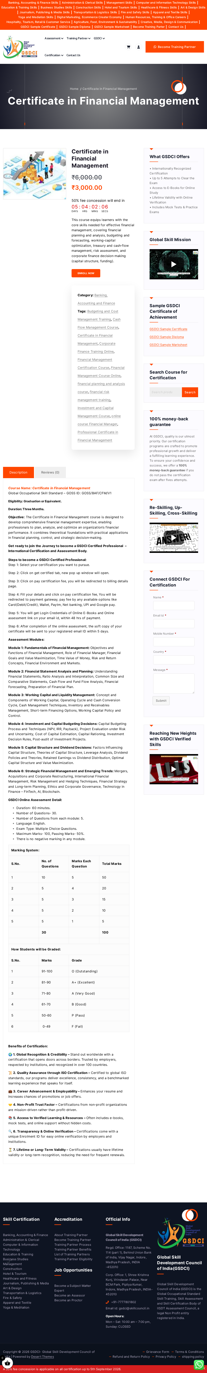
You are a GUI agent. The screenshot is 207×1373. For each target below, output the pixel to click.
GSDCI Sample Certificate (38, 26)
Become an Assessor (69, 1295)
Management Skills (119, 2)
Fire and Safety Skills (135, 12)
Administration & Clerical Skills (82, 2)
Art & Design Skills (193, 7)
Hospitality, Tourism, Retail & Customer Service (38, 22)
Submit (161, 701)
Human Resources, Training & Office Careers (156, 17)
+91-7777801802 (123, 1302)
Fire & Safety (12, 1298)
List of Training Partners (72, 1254)
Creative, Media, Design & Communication (169, 22)
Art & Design (12, 1288)
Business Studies (15, 1259)
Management (12, 1264)
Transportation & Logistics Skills (95, 12)
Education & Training (18, 1254)
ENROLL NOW (86, 273)
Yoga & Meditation (16, 1307)
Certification (52, 55)
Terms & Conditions (189, 1352)
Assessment (52, 38)
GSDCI (98, 38)
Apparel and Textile (17, 1303)
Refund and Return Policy (131, 1356)
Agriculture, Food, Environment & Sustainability (105, 22)
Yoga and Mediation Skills (35, 17)
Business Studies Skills (56, 7)
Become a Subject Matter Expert (72, 1288)
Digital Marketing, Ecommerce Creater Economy (89, 17)
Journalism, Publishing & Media (26, 1283)
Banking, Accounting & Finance (25, 1235)
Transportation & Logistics (22, 1293)
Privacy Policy (166, 1356)
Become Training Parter (149, 26)
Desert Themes (42, 1356)
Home (74, 89)
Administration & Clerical (21, 1240)
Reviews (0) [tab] (50, 472)
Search (190, 392)
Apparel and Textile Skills (170, 12)
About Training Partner (71, 1235)
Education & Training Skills (19, 7)
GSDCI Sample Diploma (75, 26)
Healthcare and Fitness (20, 1278)
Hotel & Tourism (14, 1274)
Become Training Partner (72, 1240)
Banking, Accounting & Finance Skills (33, 2)
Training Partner (77, 38)
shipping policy (193, 1356)
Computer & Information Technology (20, 1247)
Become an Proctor (68, 1300)
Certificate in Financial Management (109, 89)
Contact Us (176, 26)
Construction (12, 1269)
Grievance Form (157, 1352)
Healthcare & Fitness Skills (159, 7)
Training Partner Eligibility (73, 1259)
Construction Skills (88, 7)
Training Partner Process (72, 1245)
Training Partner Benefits (72, 1249)
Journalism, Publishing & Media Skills (45, 12)
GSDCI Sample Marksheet (111, 26)
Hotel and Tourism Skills (121, 7)
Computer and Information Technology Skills (166, 2)
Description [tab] (18, 472)
